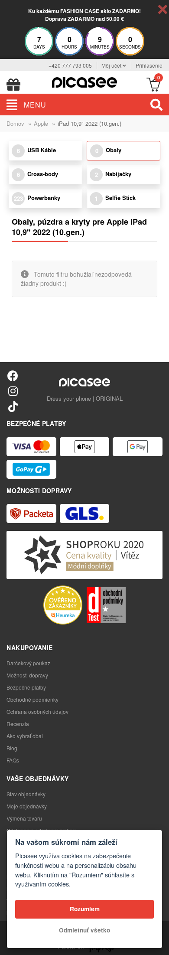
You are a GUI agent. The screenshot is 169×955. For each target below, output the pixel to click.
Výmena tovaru (24, 818)
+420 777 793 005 (70, 65)
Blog (11, 748)
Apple (41, 123)
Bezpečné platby (26, 687)
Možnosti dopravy (27, 675)
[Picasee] (84, 81)
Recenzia (17, 723)
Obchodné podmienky (32, 699)
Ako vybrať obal (24, 735)
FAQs (12, 760)
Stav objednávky (26, 794)
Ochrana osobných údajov (37, 711)
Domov (15, 123)
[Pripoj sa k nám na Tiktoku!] (12, 406)
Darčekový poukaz (28, 663)
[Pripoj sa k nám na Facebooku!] (12, 375)
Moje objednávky (26, 806)
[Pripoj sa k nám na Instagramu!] (12, 390)
